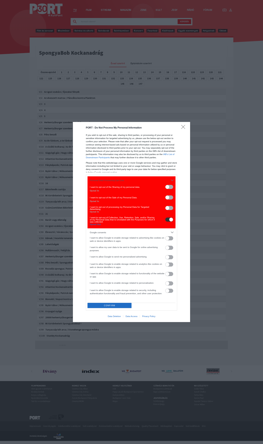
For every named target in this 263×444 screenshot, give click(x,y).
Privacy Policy (148, 316)
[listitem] (131, 180)
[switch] (169, 187)
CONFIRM (109, 305)
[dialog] (131, 222)
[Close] (184, 128)
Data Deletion (114, 316)
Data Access (131, 316)
